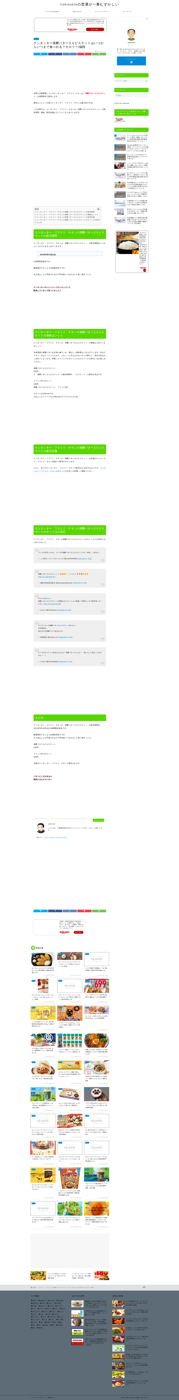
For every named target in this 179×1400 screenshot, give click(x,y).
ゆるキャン (43, 1306)
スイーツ (61, 1311)
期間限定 (46, 1325)
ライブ (45, 1319)
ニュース (56, 1314)
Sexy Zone (51, 1300)
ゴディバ (46, 1311)
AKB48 (34, 1300)
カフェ (48, 1308)
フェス (44, 1316)
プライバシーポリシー (102, 11)
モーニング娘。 (36, 1319)
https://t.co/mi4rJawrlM (52, 604)
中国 (41, 1322)
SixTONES (60, 1300)
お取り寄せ (35, 1303)
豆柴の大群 (60, 1325)
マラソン (61, 1316)
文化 (34, 1325)
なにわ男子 (58, 1303)
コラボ (63, 1308)
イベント (41, 1308)
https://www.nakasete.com (55, 837)
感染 (61, 1322)
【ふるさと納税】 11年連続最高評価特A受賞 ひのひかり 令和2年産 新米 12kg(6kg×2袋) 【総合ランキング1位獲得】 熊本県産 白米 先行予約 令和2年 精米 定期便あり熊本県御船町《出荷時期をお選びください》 (143, 248)
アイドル (51, 1306)
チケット (35, 1314)
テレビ (42, 1314)
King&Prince (43, 1300)
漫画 (53, 1325)
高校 (34, 1327)
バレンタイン (36, 1316)
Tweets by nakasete (121, 103)
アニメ (34, 1308)
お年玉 (43, 1303)
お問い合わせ (77, 11)
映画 (39, 1325)
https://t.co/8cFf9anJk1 (46, 577)
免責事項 (50, 1397)
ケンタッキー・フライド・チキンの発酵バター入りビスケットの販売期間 (66, 212)
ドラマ (48, 1314)
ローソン (35, 1322)
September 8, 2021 (85, 558)
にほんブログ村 (119, 121)
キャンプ (56, 1308)
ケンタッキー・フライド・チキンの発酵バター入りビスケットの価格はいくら (67, 214)
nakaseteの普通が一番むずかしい (89, 4)
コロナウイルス (36, 1311)
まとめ (39, 222)
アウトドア (59, 1306)
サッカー (53, 1311)
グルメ (36, 39)
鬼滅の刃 (40, 1327)
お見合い (50, 1303)
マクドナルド (52, 1316)
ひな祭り (35, 1306)
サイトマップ (127, 11)
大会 (55, 1322)
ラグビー (52, 1319)
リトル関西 (60, 1319)
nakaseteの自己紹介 (52, 11)
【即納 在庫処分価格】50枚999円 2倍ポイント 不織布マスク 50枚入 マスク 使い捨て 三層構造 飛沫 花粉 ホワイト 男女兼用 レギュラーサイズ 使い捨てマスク (71, 925)
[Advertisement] (70, 74)
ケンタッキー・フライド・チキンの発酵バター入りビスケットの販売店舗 (66, 217)
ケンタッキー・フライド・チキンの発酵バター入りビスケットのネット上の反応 (68, 220)
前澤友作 (48, 1322)
